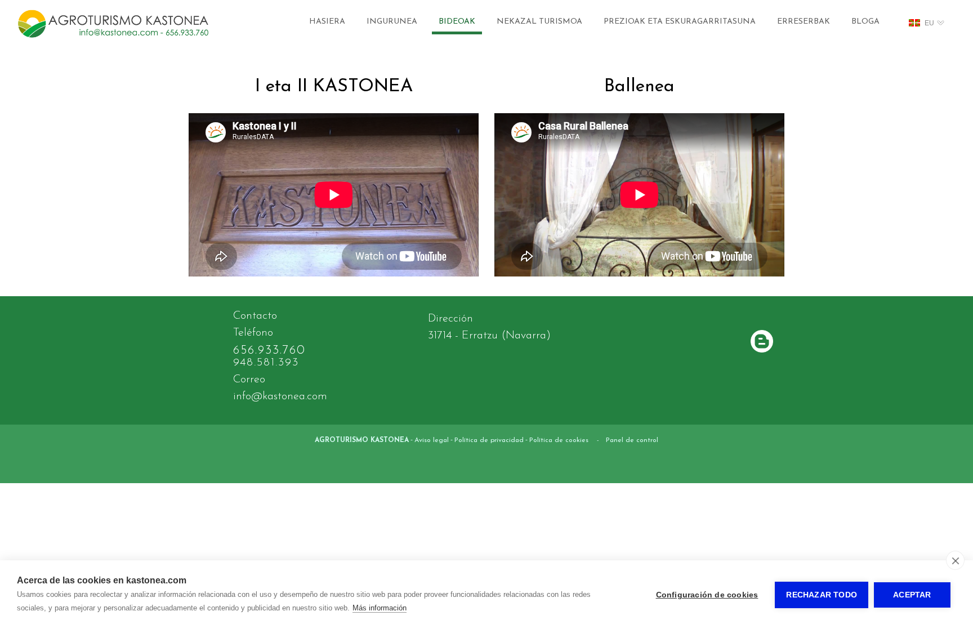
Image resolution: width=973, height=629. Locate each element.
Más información (379, 608)
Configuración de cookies (707, 595)
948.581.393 (266, 362)
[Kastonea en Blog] (762, 342)
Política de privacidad (489, 440)
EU (929, 23)
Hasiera (327, 21)
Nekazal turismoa (539, 21)
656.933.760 (269, 350)
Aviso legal (431, 440)
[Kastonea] (113, 37)
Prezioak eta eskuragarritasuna (680, 21)
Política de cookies (558, 440)
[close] (955, 560)
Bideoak (457, 21)
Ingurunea (392, 21)
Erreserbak (803, 21)
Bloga (865, 21)
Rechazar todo (821, 595)
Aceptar (912, 595)
